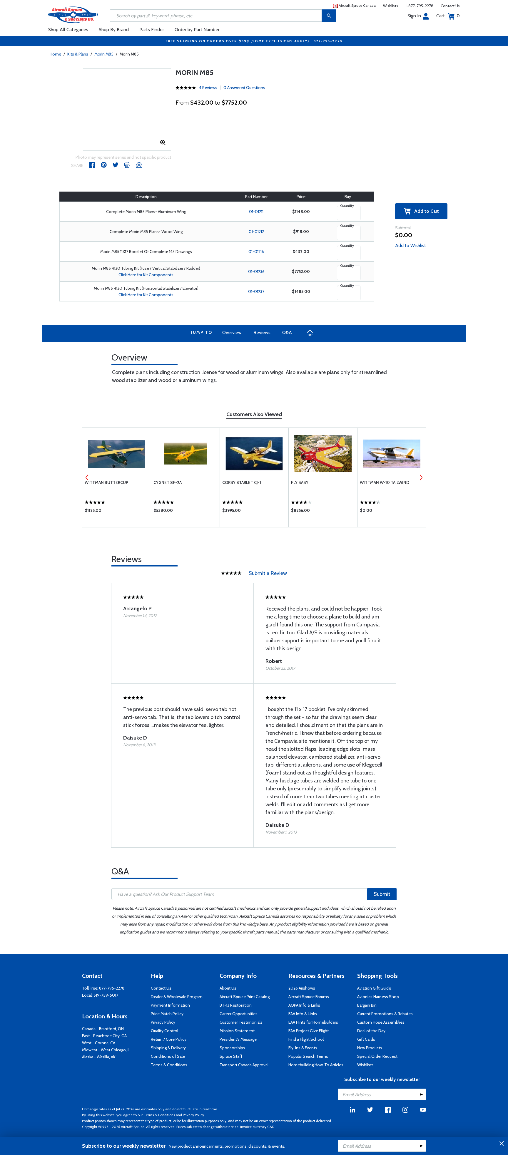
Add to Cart (425, 211)
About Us (228, 988)
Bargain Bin (367, 1005)
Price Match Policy (167, 1013)
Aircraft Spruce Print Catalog (245, 996)
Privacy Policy (163, 1022)
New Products (369, 1047)
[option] (116, 477)
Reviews (261, 332)
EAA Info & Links (302, 1013)
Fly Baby (299, 482)
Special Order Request (377, 1056)
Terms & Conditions (169, 1064)
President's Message (238, 1039)
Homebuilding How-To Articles (315, 1064)
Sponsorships (232, 1047)
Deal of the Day (371, 1030)
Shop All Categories (68, 29)
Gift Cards (366, 1039)
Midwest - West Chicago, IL (106, 1049)
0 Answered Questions (244, 88)
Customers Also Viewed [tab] (254, 414)
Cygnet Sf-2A (167, 482)
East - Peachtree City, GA (104, 1035)
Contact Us (450, 6)
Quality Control (164, 1030)
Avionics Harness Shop (378, 996)
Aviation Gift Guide (374, 988)
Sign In (414, 16)
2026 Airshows (301, 988)
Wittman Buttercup (106, 482)
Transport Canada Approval (244, 1064)
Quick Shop (117, 511)
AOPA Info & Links (304, 1005)
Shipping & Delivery (168, 1047)
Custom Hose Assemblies (381, 1022)
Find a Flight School (306, 1039)
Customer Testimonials (241, 1022)
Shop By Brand (114, 29)
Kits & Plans (77, 54)
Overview (232, 332)
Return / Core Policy (168, 1039)
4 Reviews (208, 88)
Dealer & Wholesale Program (177, 996)
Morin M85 (103, 54)
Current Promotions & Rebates (385, 1013)
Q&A (287, 332)
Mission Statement (237, 1030)
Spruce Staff (231, 1056)
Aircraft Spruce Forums (308, 996)
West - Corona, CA (98, 1042)
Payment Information (170, 1005)
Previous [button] (87, 477)
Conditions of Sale (168, 1056)
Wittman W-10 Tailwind (384, 482)
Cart (448, 16)
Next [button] (421, 477)
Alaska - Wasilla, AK (99, 1057)
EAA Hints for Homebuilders (313, 1022)
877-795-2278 (111, 988)
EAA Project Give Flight (308, 1030)
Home (55, 54)
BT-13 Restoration (236, 1005)
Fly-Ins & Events (302, 1047)
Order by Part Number (197, 29)
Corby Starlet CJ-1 (241, 482)
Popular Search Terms (308, 1056)
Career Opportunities (239, 1013)
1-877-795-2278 (419, 6)
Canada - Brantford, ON (103, 1028)
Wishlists (390, 6)
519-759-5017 (105, 995)
